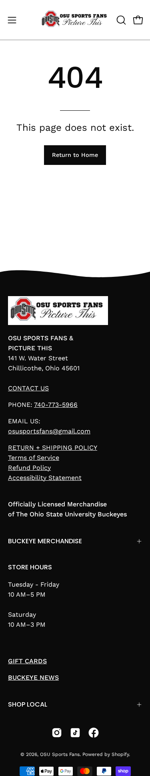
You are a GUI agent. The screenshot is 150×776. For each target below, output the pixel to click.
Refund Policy (29, 467)
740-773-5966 (56, 404)
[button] (120, 20)
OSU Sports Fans (60, 754)
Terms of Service (33, 457)
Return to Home (75, 155)
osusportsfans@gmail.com (49, 431)
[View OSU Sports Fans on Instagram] (57, 733)
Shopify (120, 754)
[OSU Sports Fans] (75, 20)
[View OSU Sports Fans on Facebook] (94, 733)
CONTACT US (28, 388)
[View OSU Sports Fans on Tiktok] (75, 733)
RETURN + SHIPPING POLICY (52, 447)
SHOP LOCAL (27, 704)
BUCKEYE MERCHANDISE (45, 541)
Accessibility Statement (45, 477)
